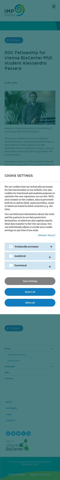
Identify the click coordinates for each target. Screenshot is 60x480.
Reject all (30, 292)
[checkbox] (10, 246)
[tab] (30, 247)
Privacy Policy (46, 235)
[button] (30, 247)
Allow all (30, 302)
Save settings (30, 281)
